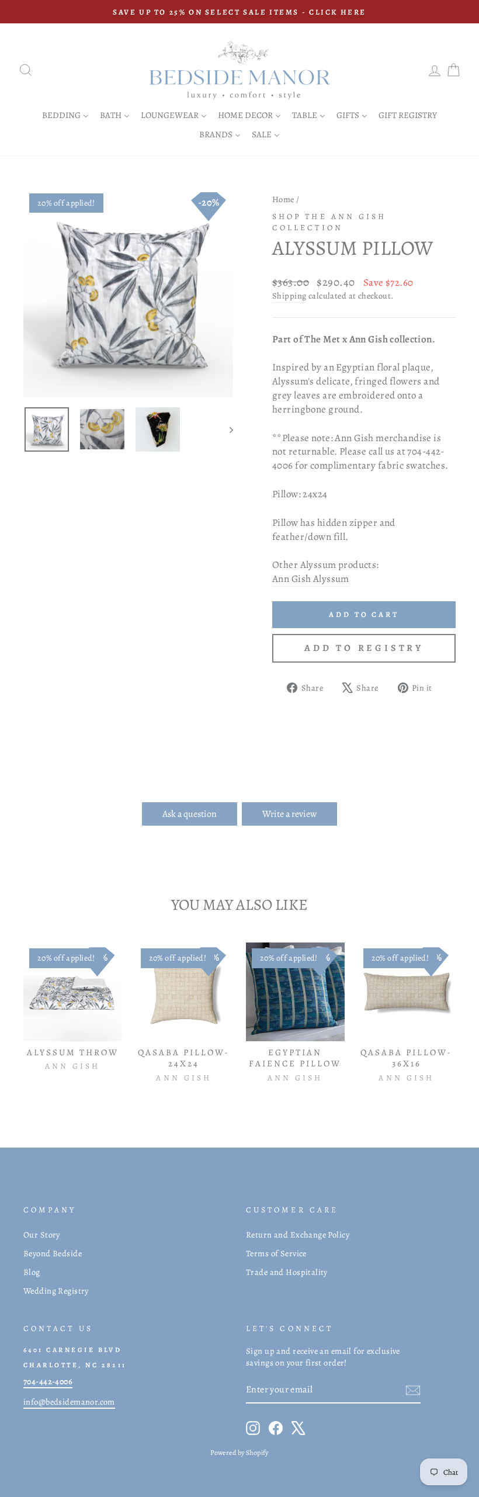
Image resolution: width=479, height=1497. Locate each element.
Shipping (289, 296)
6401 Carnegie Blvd (72, 1349)
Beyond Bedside (52, 1253)
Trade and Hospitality (287, 1272)
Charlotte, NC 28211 (75, 1365)
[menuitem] (66, 114)
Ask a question (189, 814)
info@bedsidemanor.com (69, 1402)
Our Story (41, 1234)
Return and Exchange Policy (297, 1234)
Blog (31, 1272)
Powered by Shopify (239, 1452)
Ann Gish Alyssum (310, 578)
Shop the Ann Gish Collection (329, 222)
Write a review (289, 814)
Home (283, 199)
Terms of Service (276, 1253)
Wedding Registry (56, 1291)
